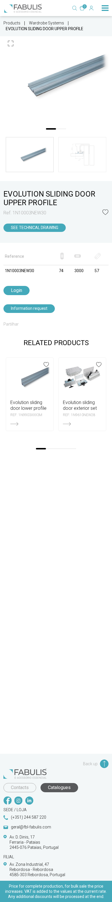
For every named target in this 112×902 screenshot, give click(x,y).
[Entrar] (91, 8)
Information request (29, 308)
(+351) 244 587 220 (28, 817)
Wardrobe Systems (46, 23)
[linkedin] (29, 801)
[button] (105, 212)
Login (16, 290)
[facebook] (7, 801)
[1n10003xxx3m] (56, 75)
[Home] (23, 8)
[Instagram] (18, 801)
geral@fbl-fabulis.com (31, 827)
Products (11, 23)
